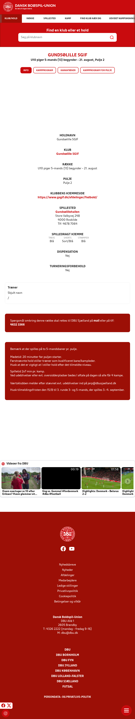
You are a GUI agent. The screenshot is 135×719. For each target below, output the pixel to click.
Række (67, 164)
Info (26, 70)
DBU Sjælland (67, 681)
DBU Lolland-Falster (67, 676)
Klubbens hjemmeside (67, 193)
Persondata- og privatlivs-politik (67, 697)
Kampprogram (44, 70)
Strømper (83, 238)
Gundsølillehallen (67, 212)
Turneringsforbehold (67, 266)
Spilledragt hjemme (67, 234)
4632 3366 (17, 324)
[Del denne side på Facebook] (3, 706)
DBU (67, 649)
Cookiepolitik (67, 596)
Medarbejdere (68, 580)
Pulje (67, 179)
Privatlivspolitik (67, 591)
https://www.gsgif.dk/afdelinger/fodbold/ (67, 197)
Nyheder (67, 570)
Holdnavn (67, 135)
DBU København (67, 671)
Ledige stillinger (67, 585)
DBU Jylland (67, 665)
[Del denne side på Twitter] (9, 706)
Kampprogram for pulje (97, 70)
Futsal (67, 686)
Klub (67, 150)
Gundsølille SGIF (67, 154)
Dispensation (67, 252)
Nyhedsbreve (67, 564)
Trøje (52, 238)
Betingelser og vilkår (67, 601)
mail (96, 320)
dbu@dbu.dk (69, 633)
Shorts (67, 238)
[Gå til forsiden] (27, 7)
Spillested (67, 208)
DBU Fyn (67, 660)
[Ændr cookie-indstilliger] (6, 713)
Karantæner (68, 70)
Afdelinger (67, 575)
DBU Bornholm (67, 655)
